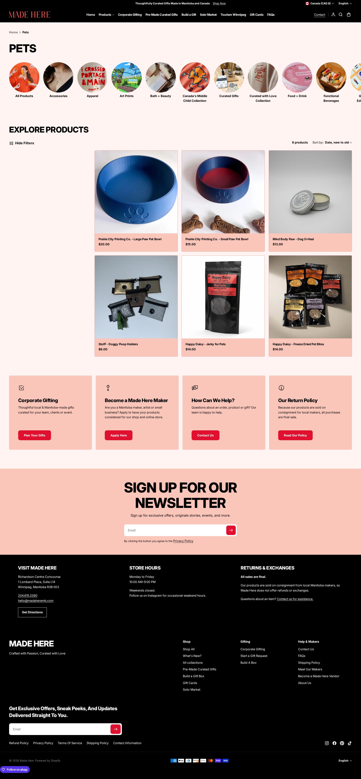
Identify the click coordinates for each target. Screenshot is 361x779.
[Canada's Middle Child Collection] (195, 77)
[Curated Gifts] (229, 77)
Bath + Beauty (160, 96)
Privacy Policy (183, 541)
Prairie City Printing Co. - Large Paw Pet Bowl (130, 239)
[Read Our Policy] (310, 412)
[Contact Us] (224, 410)
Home (13, 32)
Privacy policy (43, 743)
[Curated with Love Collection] (263, 77)
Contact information (127, 743)
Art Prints (127, 96)
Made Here (27, 760)
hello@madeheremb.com (35, 600)
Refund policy (19, 743)
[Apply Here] (137, 412)
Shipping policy (98, 743)
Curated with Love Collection (263, 98)
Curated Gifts (229, 96)
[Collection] (24, 77)
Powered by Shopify (47, 760)
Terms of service (70, 743)
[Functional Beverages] (331, 77)
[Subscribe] (231, 530)
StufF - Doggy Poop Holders (118, 344)
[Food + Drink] (297, 77)
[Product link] (136, 192)
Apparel (92, 96)
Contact (319, 14)
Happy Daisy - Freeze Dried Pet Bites (298, 344)
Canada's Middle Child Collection (195, 98)
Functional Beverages (331, 98)
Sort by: (317, 142)
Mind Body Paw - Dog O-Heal (293, 239)
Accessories (58, 96)
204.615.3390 (27, 595)
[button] (340, 14)
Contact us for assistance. (295, 599)
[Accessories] (58, 77)
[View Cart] (349, 14)
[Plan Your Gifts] (50, 410)
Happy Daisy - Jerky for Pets (206, 344)
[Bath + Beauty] (161, 77)
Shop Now (219, 3)
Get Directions (32, 612)
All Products (24, 96)
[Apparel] (92, 77)
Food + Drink (297, 96)
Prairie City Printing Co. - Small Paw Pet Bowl (217, 239)
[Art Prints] (126, 77)
